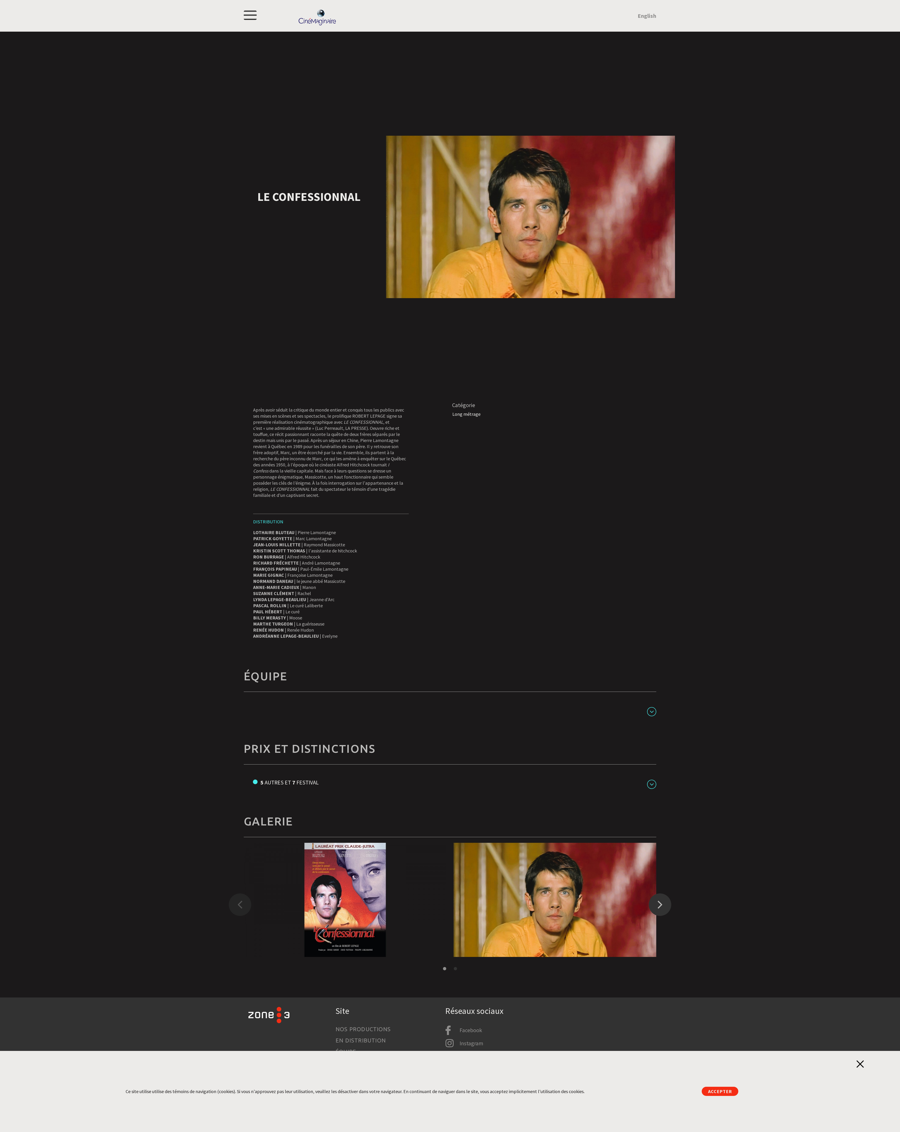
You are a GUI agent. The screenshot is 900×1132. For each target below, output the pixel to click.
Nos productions (363, 1029)
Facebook (471, 1030)
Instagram (471, 1043)
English (647, 15)
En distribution (361, 1040)
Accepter (720, 1091)
